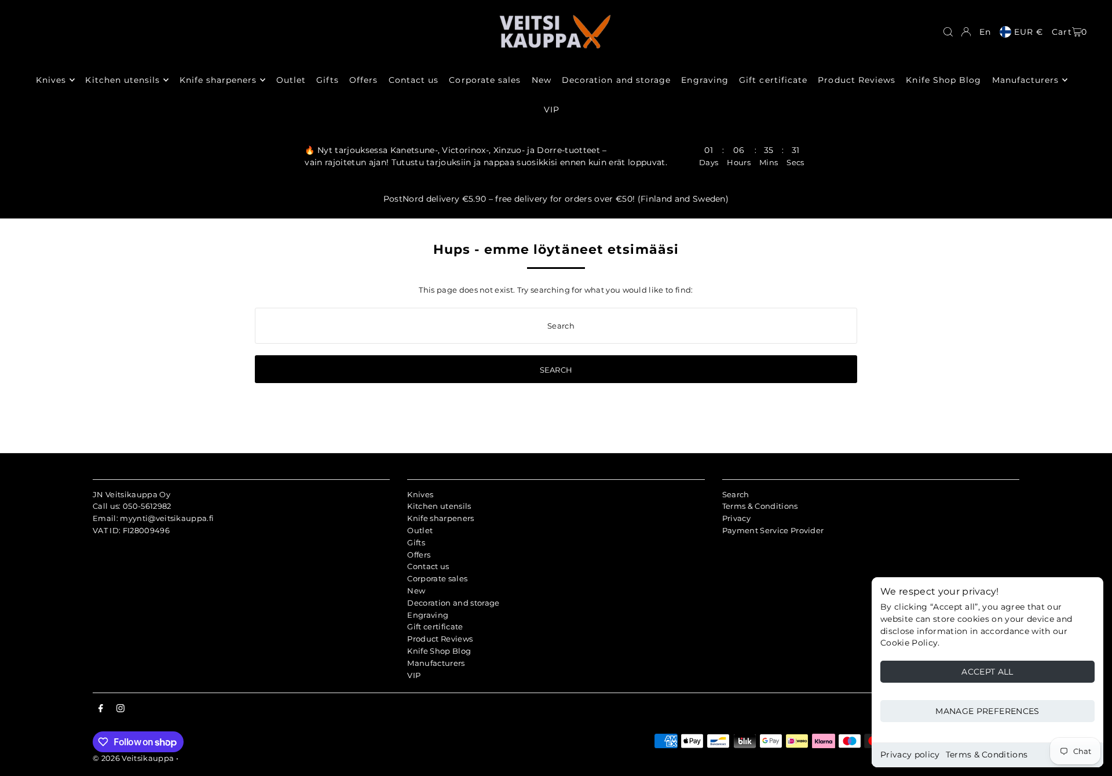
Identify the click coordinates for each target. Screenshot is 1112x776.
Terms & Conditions (987, 754)
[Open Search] (948, 32)
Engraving (427, 615)
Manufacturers (435, 663)
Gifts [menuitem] (327, 80)
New (416, 590)
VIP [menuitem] (551, 109)
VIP (413, 675)
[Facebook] (100, 708)
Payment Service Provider (773, 530)
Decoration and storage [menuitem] (616, 80)
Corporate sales (437, 578)
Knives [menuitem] (51, 80)
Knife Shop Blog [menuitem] (943, 80)
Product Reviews (440, 638)
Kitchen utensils (439, 506)
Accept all (987, 671)
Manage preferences (987, 711)
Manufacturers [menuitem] (1025, 80)
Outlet (420, 530)
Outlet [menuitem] (291, 80)
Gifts (416, 542)
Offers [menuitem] (363, 80)
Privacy (736, 518)
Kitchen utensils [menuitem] (122, 80)
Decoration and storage (453, 602)
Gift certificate (435, 626)
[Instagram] (120, 708)
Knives (420, 494)
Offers (418, 554)
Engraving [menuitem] (704, 80)
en (985, 32)
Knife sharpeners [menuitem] (218, 80)
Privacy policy (910, 754)
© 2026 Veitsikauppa (133, 758)
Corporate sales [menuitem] (485, 80)
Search (735, 494)
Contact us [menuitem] (414, 80)
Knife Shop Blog (439, 650)
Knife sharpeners (440, 518)
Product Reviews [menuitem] (856, 80)
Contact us (428, 566)
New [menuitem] (541, 80)
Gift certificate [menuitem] (773, 80)
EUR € (1028, 32)
